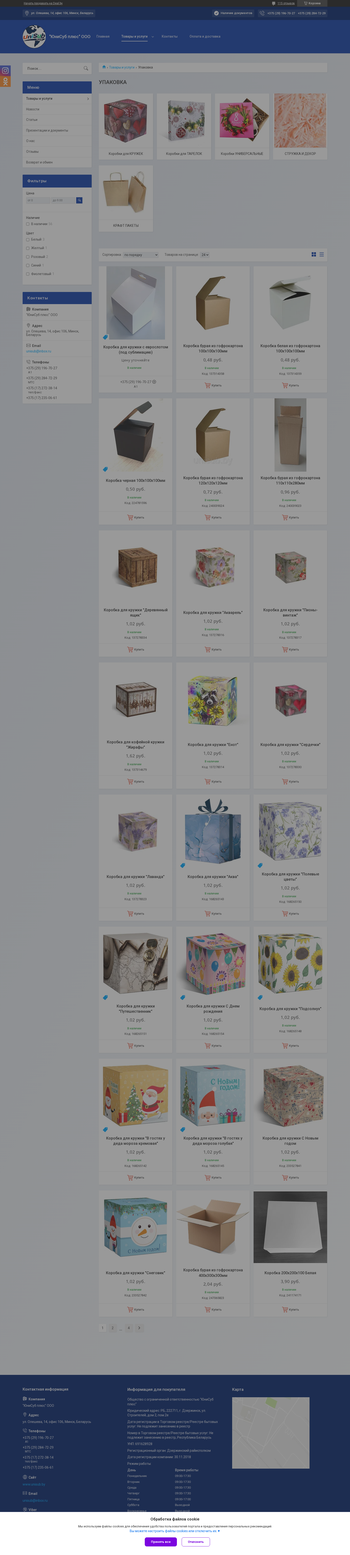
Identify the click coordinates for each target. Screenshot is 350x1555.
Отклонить (196, 1542)
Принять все (161, 1542)
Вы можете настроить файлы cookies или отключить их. (173, 1531)
